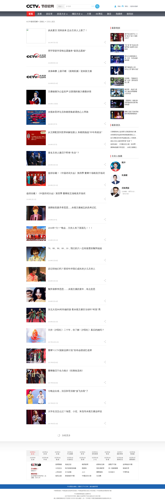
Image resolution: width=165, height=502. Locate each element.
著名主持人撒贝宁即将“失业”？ (63, 152)
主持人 (42, 22)
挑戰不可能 (112, 464)
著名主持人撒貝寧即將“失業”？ (121, 141)
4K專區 (99, 14)
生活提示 (111, 472)
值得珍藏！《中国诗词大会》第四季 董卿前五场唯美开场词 (55, 193)
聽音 (109, 14)
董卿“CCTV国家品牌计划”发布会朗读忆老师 (70, 350)
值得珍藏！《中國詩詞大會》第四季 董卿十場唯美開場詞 (124, 144)
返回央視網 (134, 6)
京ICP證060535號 (70, 496)
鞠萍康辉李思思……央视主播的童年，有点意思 (71, 289)
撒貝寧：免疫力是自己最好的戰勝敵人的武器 (131, 91)
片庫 (89, 14)
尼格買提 (125, 188)
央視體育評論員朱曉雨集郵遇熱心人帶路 (124, 135)
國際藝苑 (99, 472)
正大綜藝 (68, 472)
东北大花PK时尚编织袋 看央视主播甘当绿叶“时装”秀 (74, 309)
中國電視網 (57, 490)
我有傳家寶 (100, 468)
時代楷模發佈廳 (70, 468)
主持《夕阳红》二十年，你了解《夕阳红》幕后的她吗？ (76, 330)
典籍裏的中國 (70, 476)
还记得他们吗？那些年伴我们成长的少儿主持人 (71, 268)
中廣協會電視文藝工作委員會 (86, 490)
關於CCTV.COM (83, 486)
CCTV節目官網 (32, 22)
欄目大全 (76, 14)
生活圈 (98, 476)
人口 (83, 472)
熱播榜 (119, 14)
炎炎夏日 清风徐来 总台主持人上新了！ (67, 30)
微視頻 (130, 14)
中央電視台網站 (72, 486)
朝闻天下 (33, 471)
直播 (39, 14)
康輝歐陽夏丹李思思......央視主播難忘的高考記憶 (124, 147)
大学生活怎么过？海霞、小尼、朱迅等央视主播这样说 (75, 411)
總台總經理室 (94, 486)
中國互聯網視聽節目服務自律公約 (101, 498)
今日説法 (58, 468)
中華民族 (126, 472)
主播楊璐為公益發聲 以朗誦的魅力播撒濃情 (124, 132)
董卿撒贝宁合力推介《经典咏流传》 (66, 370)
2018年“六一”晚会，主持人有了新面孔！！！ (70, 228)
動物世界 (126, 468)
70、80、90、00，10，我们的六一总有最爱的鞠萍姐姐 (75, 248)
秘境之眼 (58, 476)
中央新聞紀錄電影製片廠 (104, 490)
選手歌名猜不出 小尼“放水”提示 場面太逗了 (131, 36)
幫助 (126, 6)
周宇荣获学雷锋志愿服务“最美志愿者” (67, 51)
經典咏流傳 (100, 464)
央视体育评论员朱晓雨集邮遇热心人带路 (68, 112)
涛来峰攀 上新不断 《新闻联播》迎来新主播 (70, 71)
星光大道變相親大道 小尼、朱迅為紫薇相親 (131, 58)
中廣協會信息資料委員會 (69, 490)
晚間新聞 (85, 464)
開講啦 (84, 468)
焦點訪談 (68, 464)
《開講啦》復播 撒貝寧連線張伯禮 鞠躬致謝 (131, 102)
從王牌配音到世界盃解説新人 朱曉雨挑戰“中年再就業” (124, 138)
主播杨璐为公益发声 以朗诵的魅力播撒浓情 (69, 91)
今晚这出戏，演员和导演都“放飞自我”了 (68, 391)
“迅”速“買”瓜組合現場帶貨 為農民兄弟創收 (131, 47)
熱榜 (93, 6)
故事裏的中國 (127, 464)
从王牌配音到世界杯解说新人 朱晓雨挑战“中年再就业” (75, 132)
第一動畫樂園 (113, 468)
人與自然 (58, 472)
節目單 (49, 14)
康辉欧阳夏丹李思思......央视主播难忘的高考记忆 (72, 207)
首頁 (31, 14)
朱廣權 (124, 175)
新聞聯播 (58, 464)
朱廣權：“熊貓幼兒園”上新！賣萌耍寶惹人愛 (131, 80)
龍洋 (123, 162)
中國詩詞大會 (86, 476)
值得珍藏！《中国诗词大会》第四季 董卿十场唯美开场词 (76, 173)
